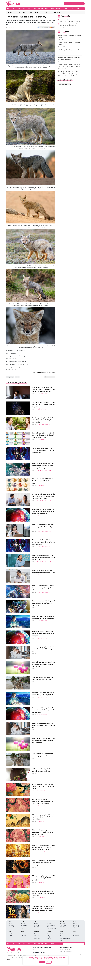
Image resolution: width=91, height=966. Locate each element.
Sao (13, 8)
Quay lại (11, 377)
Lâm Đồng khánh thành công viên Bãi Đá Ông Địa (69, 36)
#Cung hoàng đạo (42, 621)
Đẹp (52, 8)
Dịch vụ (61, 937)
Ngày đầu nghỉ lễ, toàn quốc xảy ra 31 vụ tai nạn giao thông (69, 51)
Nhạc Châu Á (76, 925)
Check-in (23, 927)
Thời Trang (24, 933)
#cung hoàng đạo (42, 394)
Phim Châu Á (63, 927)
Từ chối (48, 962)
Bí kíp (48, 927)
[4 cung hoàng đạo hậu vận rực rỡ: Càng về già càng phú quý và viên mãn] (18, 591)
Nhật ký (36, 923)
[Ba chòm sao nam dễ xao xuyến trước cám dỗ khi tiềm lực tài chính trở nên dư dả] (18, 453)
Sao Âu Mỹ (11, 927)
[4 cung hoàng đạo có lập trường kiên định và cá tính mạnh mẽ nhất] (18, 576)
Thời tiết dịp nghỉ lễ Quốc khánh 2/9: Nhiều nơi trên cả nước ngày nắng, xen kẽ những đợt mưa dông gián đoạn (69, 74)
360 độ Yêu (37, 927)
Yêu (24, 8)
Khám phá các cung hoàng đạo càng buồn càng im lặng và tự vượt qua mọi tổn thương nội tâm (70, 25)
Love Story (36, 925)
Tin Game (75, 933)
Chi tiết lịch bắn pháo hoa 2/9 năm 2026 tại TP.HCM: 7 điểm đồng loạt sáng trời (70, 20)
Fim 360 (40, 8)
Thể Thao (11, 933)
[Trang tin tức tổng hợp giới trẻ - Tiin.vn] (13, 3)
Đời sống (49, 933)
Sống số (62, 935)
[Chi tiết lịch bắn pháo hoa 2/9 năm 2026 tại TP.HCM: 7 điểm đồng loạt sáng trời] (18, 408)
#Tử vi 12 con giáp (41, 913)
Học (29, 8)
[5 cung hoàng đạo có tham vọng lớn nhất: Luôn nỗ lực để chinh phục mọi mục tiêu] (18, 560)
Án (9, 937)
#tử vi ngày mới (41, 791)
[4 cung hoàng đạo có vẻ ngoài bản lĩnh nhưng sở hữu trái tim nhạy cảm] (18, 530)
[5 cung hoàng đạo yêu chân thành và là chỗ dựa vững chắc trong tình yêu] (18, 652)
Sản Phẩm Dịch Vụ (64, 933)
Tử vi (45, 12)
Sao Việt (10, 923)
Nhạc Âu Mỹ (76, 927)
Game (77, 8)
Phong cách (24, 925)
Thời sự (10, 935)
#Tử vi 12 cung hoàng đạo (44, 424)
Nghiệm (58, 8)
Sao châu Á (11, 925)
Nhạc (47, 8)
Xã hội (48, 937)
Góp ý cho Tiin (51, 377)
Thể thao (49, 938)
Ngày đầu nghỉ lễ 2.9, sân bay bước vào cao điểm (69, 43)
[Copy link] (18, 377)
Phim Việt (62, 923)
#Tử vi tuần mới (41, 439)
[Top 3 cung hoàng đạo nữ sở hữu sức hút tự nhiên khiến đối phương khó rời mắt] (18, 423)
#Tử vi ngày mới (41, 806)
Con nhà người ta (51, 925)
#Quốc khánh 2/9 (41, 409)
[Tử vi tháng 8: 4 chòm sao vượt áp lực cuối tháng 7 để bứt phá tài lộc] (18, 621)
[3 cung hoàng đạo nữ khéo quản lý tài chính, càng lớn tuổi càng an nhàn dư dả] (18, 606)
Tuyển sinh (49, 923)
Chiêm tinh (21, 12)
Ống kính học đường (52, 928)
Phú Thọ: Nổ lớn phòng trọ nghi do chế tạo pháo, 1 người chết (69, 58)
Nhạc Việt (75, 923)
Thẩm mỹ (23, 935)
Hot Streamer (76, 935)
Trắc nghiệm (34, 12)
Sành (71, 8)
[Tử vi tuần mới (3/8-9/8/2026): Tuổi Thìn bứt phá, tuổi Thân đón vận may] (18, 484)
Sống (18, 8)
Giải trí (48, 935)
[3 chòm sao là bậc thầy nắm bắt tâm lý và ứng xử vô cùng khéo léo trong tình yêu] (18, 637)
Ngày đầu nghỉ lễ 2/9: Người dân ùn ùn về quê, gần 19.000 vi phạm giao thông (69, 65)
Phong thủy (56, 12)
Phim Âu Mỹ (63, 925)
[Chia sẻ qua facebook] (16, 377)
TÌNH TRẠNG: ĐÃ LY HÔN (65, 84)
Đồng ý (42, 962)
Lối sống (23, 923)
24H (34, 8)
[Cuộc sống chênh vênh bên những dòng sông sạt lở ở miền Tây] (18, 682)
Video (65, 8)
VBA (22, 928)
